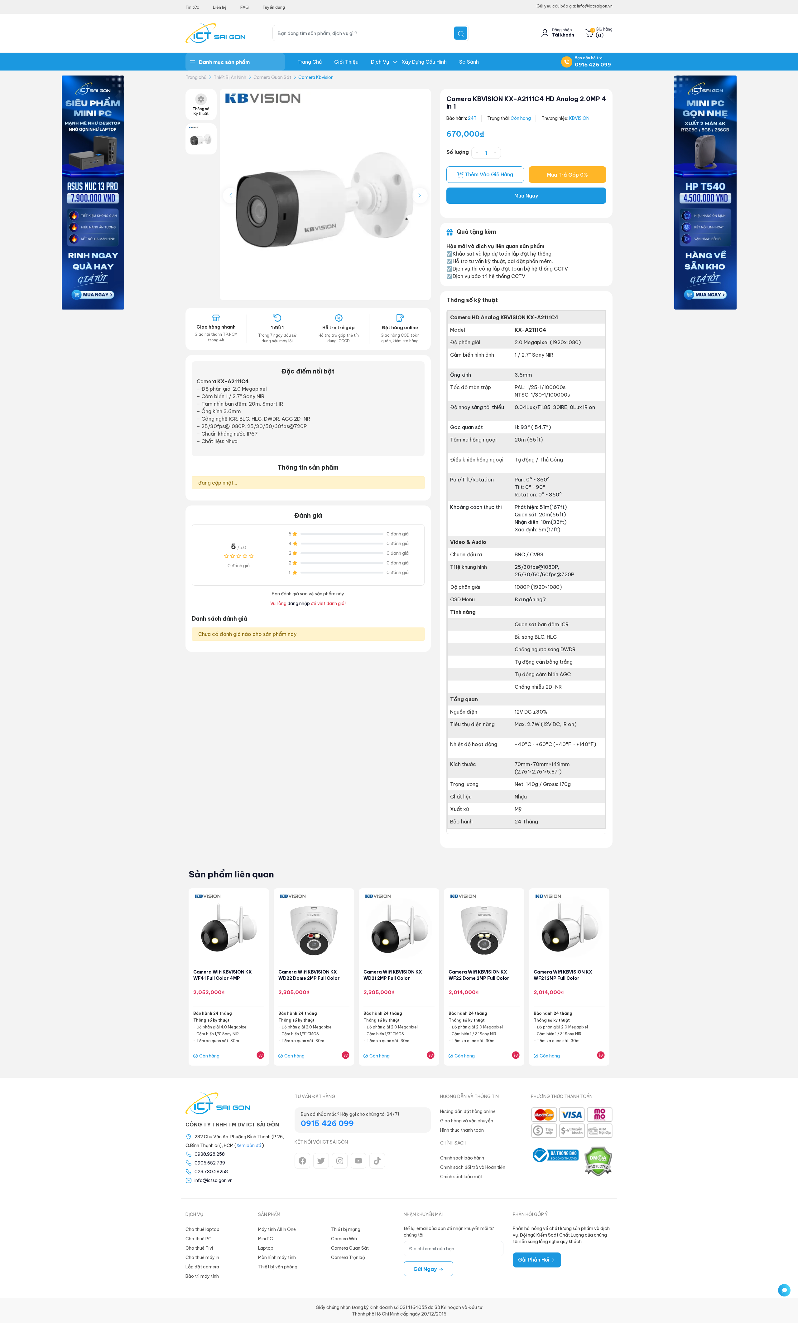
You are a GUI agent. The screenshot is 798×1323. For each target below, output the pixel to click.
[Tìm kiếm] (460, 33)
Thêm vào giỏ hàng (488, 174)
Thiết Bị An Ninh (230, 77)
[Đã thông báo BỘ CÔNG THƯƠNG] (555, 1161)
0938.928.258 (210, 1154)
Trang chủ (309, 62)
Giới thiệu (346, 62)
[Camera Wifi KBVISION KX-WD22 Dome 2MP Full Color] (313, 928)
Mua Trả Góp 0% (567, 175)
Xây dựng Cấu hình (424, 62)
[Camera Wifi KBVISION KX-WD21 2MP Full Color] (399, 928)
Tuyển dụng (273, 7)
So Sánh (469, 62)
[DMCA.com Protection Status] (598, 1161)
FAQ (244, 7)
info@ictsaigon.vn (214, 1180)
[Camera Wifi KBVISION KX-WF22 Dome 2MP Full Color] (484, 928)
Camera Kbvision (316, 77)
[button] (420, 195)
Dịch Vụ (380, 62)
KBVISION (579, 118)
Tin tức (192, 7)
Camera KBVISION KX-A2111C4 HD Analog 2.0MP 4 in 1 (526, 102)
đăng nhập (298, 603)
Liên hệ (220, 7)
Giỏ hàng (604, 29)
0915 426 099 (593, 64)
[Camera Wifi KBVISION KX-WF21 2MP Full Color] (569, 928)
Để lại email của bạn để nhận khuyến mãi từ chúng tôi (448, 1232)
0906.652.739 (210, 1163)
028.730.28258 (211, 1171)
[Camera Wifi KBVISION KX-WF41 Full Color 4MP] (228, 928)
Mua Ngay (526, 196)
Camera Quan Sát (272, 77)
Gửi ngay (425, 1269)
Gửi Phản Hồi (534, 1260)
